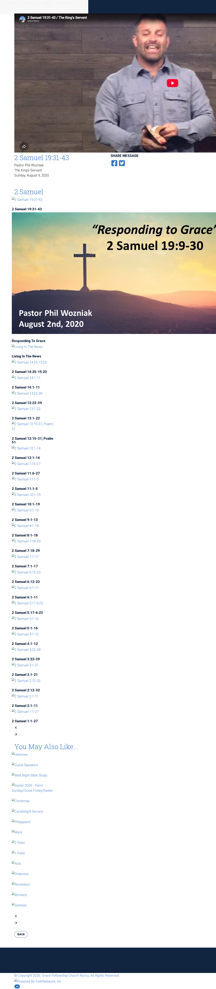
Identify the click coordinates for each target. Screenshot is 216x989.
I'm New (12, 3)
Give (81, 3)
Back (21, 934)
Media (46, 3)
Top (17, 986)
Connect (30, 3)
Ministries (64, 3)
